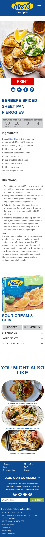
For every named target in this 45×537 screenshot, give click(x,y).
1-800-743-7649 (8, 518)
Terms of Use (6, 528)
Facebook (25, 494)
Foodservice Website (16, 509)
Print (22, 81)
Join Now (37, 500)
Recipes (12, 327)
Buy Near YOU (32, 327)
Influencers (7, 464)
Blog (4, 467)
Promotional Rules (7, 525)
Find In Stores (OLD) (12, 512)
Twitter (20, 494)
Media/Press (29, 464)
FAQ (26, 467)
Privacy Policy (6, 531)
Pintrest (30, 494)
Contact (27, 470)
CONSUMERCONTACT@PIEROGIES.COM (19, 515)
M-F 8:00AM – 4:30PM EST (13, 521)
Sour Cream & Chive (18, 139)
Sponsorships (8, 470)
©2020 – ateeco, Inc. (9, 534)
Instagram (15, 494)
